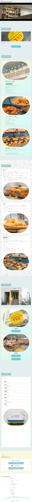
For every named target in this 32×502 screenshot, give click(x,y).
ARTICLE (13, 490)
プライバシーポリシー (16, 500)
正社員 (16, 355)
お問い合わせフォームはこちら (16, 468)
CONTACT (13, 494)
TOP (12, 482)
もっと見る (16, 46)
